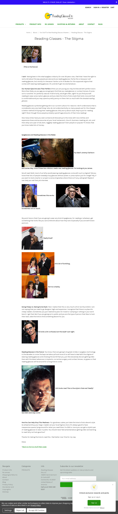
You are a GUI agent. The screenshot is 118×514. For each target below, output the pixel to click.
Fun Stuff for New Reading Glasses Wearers (54, 32)
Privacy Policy (7, 485)
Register (105, 7)
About (81, 24)
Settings (8, 510)
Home (28, 32)
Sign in (96, 7)
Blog (100, 24)
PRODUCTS (20, 24)
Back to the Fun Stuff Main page (34, 447)
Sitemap (5, 492)
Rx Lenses (49, 24)
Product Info (35, 24)
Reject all (20, 510)
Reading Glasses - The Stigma (81, 32)
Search (88, 7)
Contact (91, 24)
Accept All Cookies (36, 510)
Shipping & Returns (66, 24)
